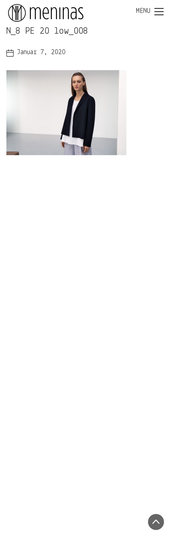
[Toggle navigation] (150, 11)
